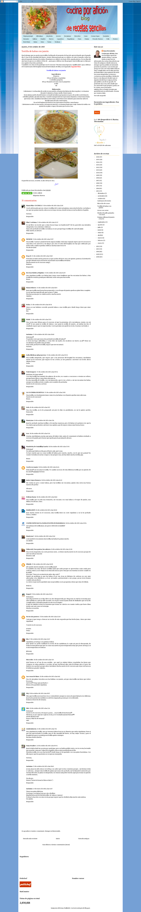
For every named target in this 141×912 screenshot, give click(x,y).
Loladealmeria (31, 729)
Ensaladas (106, 36)
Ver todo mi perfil (100, 95)
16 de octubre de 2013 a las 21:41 (45, 536)
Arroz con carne (102, 210)
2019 (97, 175)
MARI (28, 319)
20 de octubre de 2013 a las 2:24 (40, 708)
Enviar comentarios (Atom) (61, 845)
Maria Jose (30, 420)
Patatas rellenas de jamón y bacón (105, 218)
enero (100, 243)
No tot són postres (32, 616)
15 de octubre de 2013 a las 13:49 (42, 256)
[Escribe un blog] (36, 193)
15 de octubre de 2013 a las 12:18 (52, 205)
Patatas (87, 39)
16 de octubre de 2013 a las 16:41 (47, 497)
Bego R (28, 256)
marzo (100, 238)
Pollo (107, 39)
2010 (97, 251)
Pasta (79, 39)
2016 (97, 183)
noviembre (101, 196)
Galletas (35, 39)
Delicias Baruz (31, 497)
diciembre (101, 193)
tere (27, 433)
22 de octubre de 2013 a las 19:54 (47, 746)
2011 (97, 249)
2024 (98, 162)
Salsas (35, 42)
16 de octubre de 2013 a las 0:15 (40, 407)
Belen (28, 304)
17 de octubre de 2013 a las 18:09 (42, 564)
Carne (85, 36)
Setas (42, 42)
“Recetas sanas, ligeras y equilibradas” (68, 65)
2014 (97, 188)
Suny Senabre (31, 746)
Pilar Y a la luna (31, 222)
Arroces (58, 36)
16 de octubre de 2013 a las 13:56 (59, 446)
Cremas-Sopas (95, 36)
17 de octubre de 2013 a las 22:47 (39, 639)
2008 (98, 257)
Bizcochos (77, 36)
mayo (100, 232)
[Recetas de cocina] (25, 887)
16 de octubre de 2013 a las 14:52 (51, 480)
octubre (100, 198)
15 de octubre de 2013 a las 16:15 (47, 288)
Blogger (87, 908)
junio (99, 230)
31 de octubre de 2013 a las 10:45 (43, 766)
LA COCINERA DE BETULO (35, 392)
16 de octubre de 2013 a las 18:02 (46, 510)
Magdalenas (70, 39)
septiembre (102, 222)
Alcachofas (49, 36)
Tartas (49, 42)
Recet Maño (26, 42)
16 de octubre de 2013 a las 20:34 (76, 523)
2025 (98, 159)
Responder (30, 216)
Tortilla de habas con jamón (104, 207)
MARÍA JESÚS (30, 510)
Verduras (57, 42)
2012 (97, 246)
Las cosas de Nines (32, 676)
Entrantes (26, 39)
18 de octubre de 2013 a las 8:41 (50, 676)
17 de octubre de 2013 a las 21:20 (50, 616)
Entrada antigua (83, 838)
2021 (97, 170)
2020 (98, 173)
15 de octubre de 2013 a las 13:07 (43, 239)
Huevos (51, 39)
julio (99, 227)
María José (30, 536)
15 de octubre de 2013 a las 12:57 (47, 222)
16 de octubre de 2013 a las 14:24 (48, 467)
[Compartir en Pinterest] (41, 193)
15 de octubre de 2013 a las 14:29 (55, 273)
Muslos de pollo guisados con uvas (105, 213)
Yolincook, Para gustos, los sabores (38, 549)
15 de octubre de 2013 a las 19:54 (47, 372)
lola (27, 639)
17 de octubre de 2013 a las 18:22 (42, 594)
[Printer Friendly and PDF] (27, 193)
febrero (100, 240)
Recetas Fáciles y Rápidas (35, 273)
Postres (115, 39)
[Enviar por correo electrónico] (34, 193)
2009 (98, 254)
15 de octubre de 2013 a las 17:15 (41, 319)
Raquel (28, 594)
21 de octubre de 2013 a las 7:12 (47, 729)
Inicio (58, 838)
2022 (98, 167)
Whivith (28, 564)
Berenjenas (67, 36)
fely (27, 693)
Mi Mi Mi (29, 239)
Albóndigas (39, 36)
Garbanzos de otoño (104, 201)
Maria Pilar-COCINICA (34, 205)
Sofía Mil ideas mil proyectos (36, 355)
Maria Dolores (31, 288)
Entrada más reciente (30, 838)
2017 (97, 180)
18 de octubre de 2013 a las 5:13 (44, 660)
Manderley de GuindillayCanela (37, 446)
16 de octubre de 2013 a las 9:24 (40, 433)
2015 (97, 186)
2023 (97, 165)
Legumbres (60, 39)
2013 (97, 191)
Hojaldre (43, 39)
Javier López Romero (33, 480)
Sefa (27, 407)
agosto (100, 225)
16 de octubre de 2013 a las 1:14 (44, 420)
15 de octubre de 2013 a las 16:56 (41, 304)
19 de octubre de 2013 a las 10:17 (39, 693)
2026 (98, 157)
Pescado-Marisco (98, 39)
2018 (97, 178)
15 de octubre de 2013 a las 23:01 (55, 392)
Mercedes (29, 660)
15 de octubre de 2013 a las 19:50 (57, 355)
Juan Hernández (109, 51)
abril (99, 235)
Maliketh (67, 908)
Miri (27, 708)
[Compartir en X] (37, 193)
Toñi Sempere (31, 372)
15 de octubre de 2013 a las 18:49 (43, 334)
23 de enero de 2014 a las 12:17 (42, 789)
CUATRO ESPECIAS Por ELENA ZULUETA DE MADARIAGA (45, 523)
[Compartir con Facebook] (39, 193)
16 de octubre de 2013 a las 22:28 (61, 549)
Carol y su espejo (32, 467)
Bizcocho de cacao (103, 203)
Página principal (28, 36)
